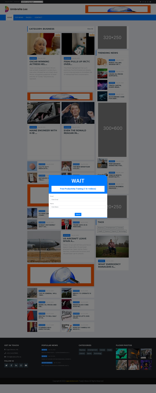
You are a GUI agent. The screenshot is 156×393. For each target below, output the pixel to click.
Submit (78, 214)
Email (52, 196)
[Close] (106, 175)
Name (52, 203)
